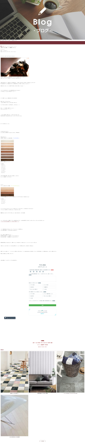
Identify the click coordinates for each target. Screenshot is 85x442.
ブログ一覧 (3, 40)
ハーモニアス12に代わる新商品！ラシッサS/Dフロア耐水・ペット (10, 221)
